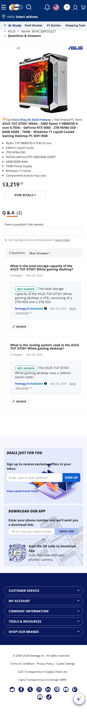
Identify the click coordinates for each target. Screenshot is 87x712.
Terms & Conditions (22, 664)
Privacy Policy (45, 664)
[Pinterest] (57, 689)
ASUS (12, 31)
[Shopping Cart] (83, 7)
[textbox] (43, 232)
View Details (24, 195)
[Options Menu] (30, 312)
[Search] (29, 7)
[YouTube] (66, 689)
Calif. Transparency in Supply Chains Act (42, 672)
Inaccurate (22, 313)
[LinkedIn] (48, 689)
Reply (72, 308)
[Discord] (40, 697)
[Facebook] (21, 689)
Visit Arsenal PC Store (68, 120)
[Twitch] (75, 689)
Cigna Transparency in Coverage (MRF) (42, 680)
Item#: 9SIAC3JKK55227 (38, 31)
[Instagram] (39, 689)
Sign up (71, 477)
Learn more (62, 240)
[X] (30, 689)
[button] (43, 17)
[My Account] (75, 7)
